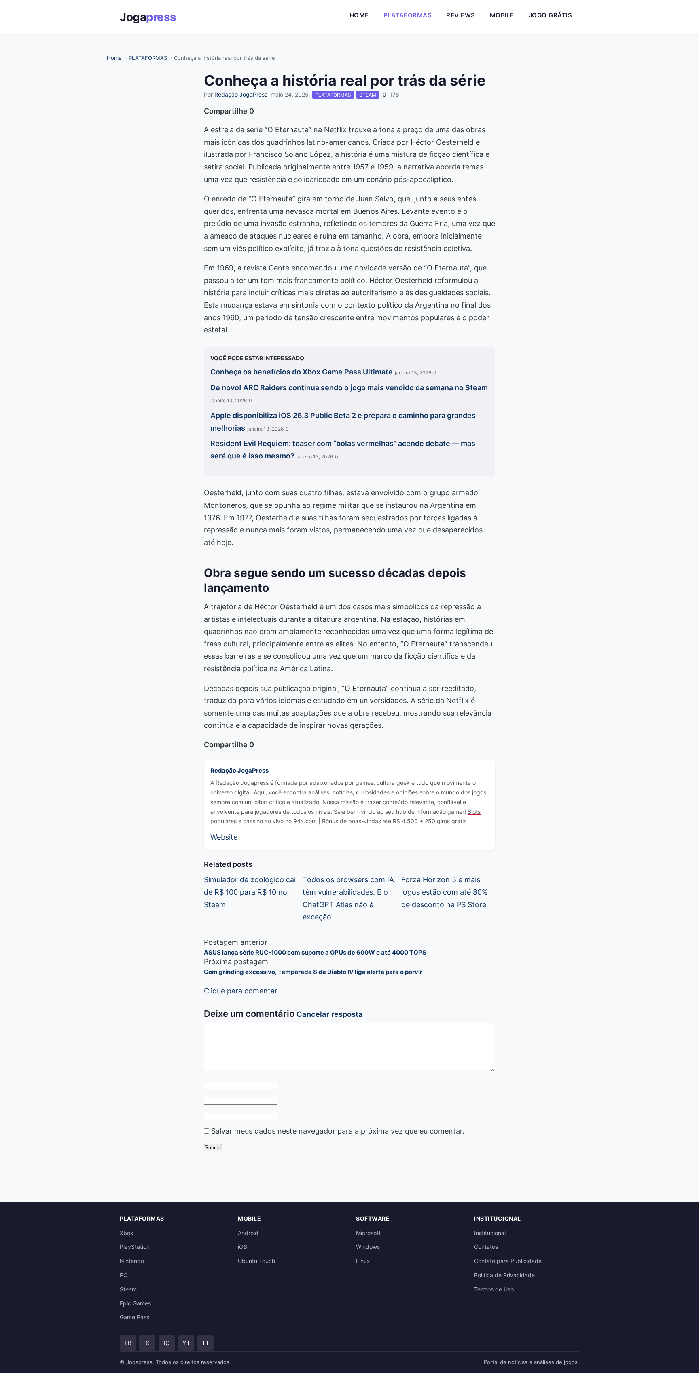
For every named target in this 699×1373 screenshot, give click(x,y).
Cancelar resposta (330, 1014)
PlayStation (135, 1246)
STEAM (367, 95)
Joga (148, 17)
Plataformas (407, 15)
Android (248, 1232)
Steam (128, 1289)
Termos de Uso (494, 1289)
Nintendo (132, 1260)
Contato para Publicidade (508, 1260)
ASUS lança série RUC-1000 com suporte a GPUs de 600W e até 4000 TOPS (315, 952)
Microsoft (368, 1232)
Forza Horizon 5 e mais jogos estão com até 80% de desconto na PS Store (444, 891)
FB (128, 1342)
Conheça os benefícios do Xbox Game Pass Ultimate (301, 372)
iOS (242, 1246)
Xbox (126, 1232)
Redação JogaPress (240, 94)
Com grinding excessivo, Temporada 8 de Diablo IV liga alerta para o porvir (313, 972)
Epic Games (135, 1303)
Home (359, 15)
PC (123, 1275)
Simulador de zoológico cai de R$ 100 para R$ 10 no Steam (250, 891)
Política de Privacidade (504, 1275)
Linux (363, 1260)
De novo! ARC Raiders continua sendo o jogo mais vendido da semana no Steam (349, 387)
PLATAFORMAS (148, 58)
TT (205, 1342)
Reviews (460, 15)
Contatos (486, 1246)
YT (186, 1342)
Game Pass (134, 1317)
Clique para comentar (240, 990)
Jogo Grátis (550, 15)
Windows (368, 1246)
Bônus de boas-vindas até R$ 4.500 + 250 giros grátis (394, 820)
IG (166, 1342)
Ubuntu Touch (256, 1260)
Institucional (490, 1232)
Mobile (502, 15)
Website (223, 837)
